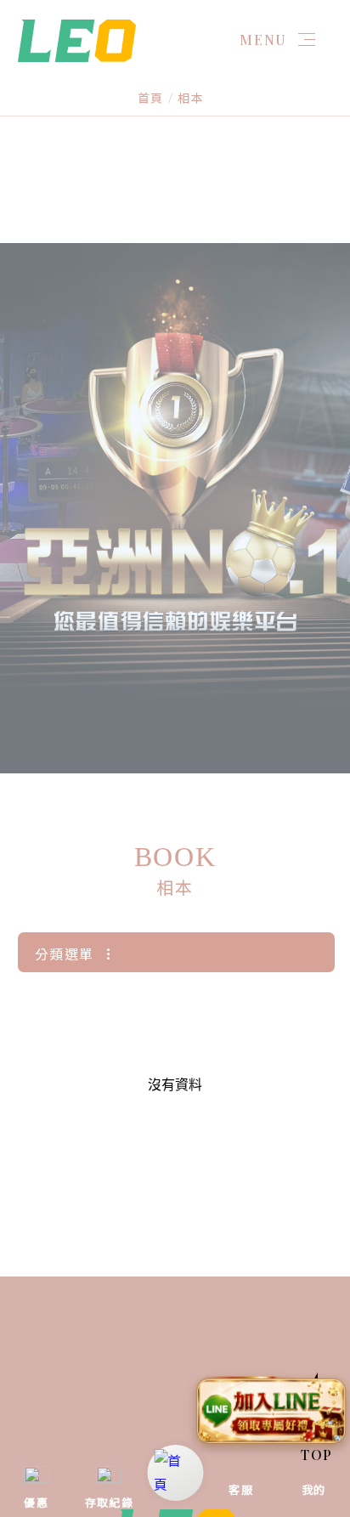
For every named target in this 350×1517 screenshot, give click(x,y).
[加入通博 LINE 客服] (271, 1414)
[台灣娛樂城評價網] (77, 39)
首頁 (151, 98)
